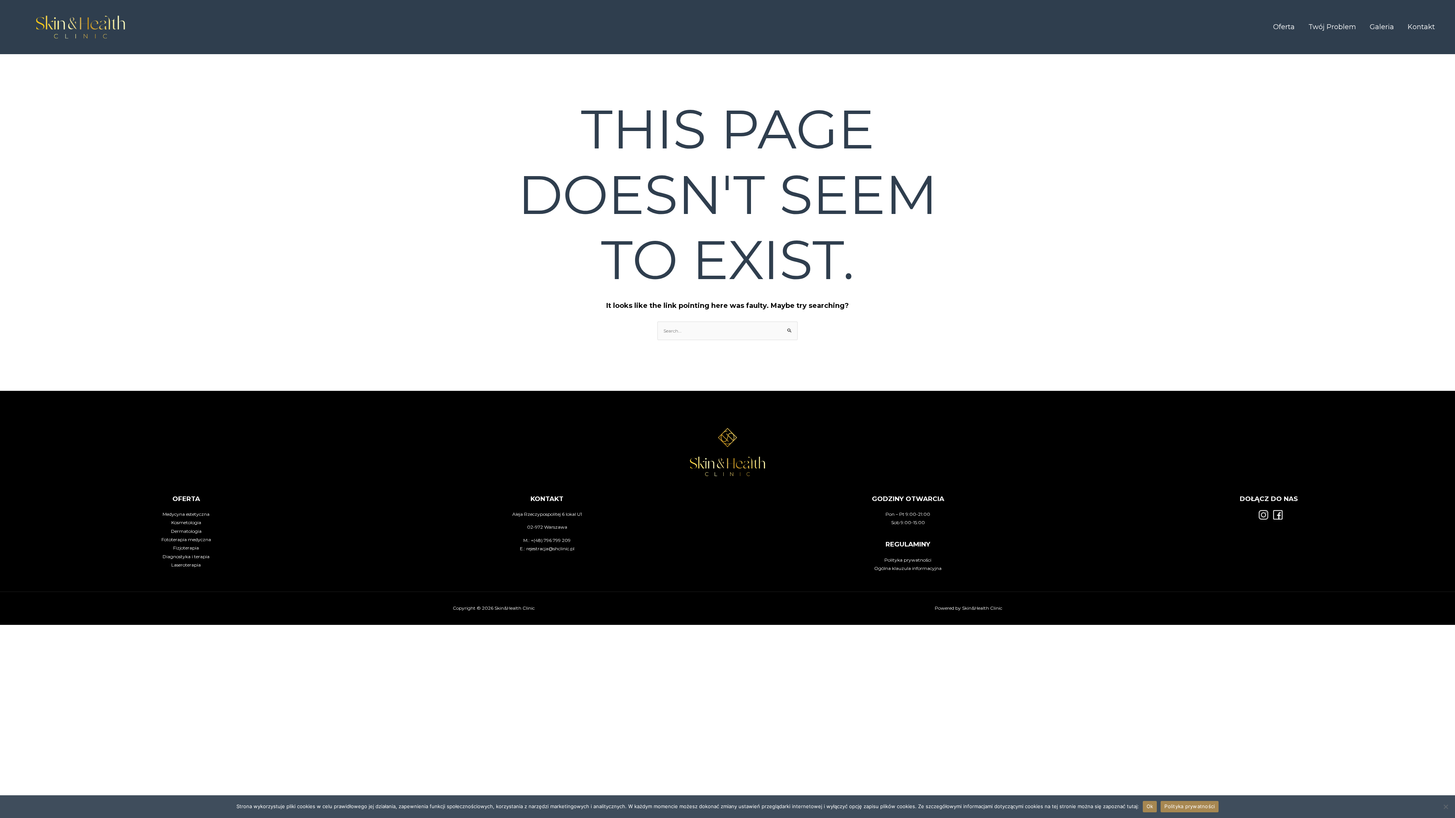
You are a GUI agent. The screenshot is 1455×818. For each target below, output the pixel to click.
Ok (1150, 806)
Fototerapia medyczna (186, 539)
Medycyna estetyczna (186, 514)
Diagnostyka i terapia (186, 556)
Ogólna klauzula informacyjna (908, 568)
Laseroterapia (186, 565)
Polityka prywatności (907, 560)
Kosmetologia (186, 522)
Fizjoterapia (186, 548)
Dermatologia (186, 531)
